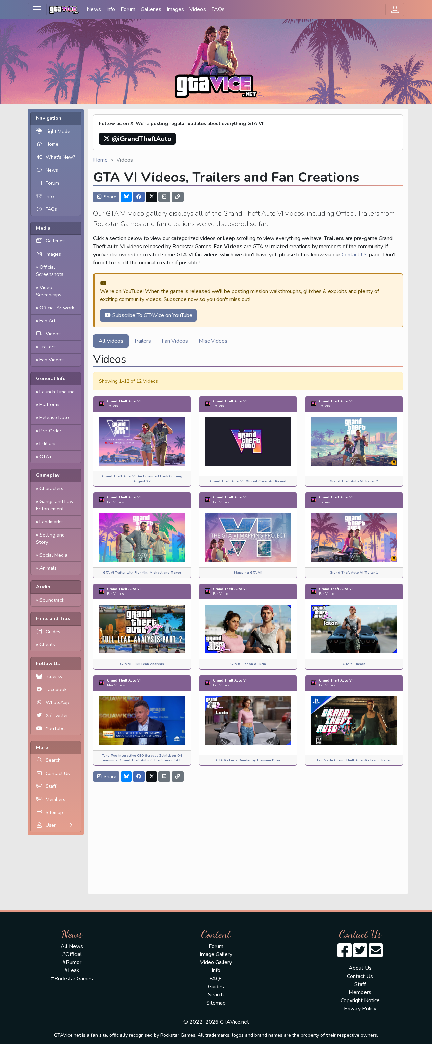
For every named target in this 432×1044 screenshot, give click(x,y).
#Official (72, 954)
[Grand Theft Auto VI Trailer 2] (354, 441)
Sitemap (54, 812)
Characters (51, 488)
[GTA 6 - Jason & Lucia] (248, 628)
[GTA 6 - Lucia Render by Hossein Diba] (248, 720)
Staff (51, 786)
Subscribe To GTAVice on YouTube (151, 315)
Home (52, 144)
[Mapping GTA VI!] (248, 537)
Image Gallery (216, 954)
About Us (360, 968)
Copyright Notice (360, 1000)
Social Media (53, 555)
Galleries (151, 9)
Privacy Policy (360, 1008)
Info (110, 9)
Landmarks (51, 521)
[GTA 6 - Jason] (354, 628)
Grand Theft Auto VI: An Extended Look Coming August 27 (142, 478)
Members (55, 799)
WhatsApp (57, 702)
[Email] (164, 197)
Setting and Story (50, 538)
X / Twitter (57, 715)
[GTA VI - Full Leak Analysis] (142, 628)
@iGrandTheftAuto (140, 138)
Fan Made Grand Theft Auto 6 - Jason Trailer (354, 760)
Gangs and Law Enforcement (55, 505)
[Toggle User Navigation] (394, 9)
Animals (48, 567)
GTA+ (45, 456)
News (94, 9)
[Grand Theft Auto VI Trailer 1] (354, 537)
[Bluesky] (126, 197)
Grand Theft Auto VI (124, 401)
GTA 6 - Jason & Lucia (248, 664)
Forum (127, 9)
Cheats (47, 644)
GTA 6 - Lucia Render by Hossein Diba (248, 760)
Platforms (50, 404)
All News (72, 946)
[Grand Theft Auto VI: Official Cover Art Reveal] (248, 441)
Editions (48, 443)
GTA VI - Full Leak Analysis (142, 664)
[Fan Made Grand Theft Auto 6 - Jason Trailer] (354, 720)
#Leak (71, 970)
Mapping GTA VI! (248, 572)
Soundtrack (51, 600)
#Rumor (71, 962)
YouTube (55, 728)
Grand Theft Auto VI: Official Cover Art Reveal (248, 481)
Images (175, 9)
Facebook (56, 689)
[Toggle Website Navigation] (37, 9)
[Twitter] (151, 197)
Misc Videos (213, 341)
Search (53, 760)
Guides (53, 631)
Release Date (54, 417)
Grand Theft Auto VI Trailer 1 (354, 572)
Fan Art (47, 320)
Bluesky (54, 676)
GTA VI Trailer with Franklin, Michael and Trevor (142, 572)
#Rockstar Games (72, 978)
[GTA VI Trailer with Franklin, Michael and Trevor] (142, 537)
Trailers (47, 346)
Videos (197, 9)
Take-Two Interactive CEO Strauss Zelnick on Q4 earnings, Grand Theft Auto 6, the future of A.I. (142, 757)
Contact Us (58, 773)
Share (109, 197)
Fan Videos (51, 359)
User (51, 825)
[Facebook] (139, 197)
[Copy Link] (178, 197)
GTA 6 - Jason (354, 664)
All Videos (111, 341)
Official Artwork (56, 307)
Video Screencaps (48, 291)
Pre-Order (50, 430)
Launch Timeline (57, 391)
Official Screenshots (49, 271)
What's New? (60, 157)
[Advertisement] (248, 835)
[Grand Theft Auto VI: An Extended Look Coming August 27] (142, 441)
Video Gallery (216, 962)
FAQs (218, 9)
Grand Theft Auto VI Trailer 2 (354, 481)
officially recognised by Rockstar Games (152, 1035)
